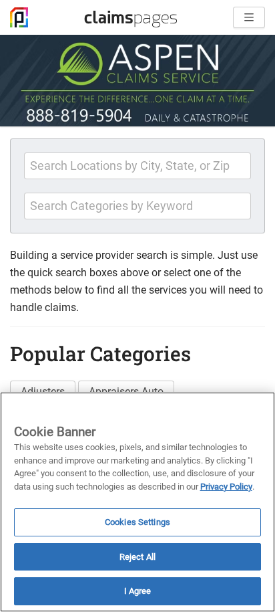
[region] (137, 502)
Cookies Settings (137, 522)
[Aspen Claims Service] (137, 80)
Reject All (137, 557)
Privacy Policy (226, 487)
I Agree (138, 591)
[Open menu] (249, 17)
